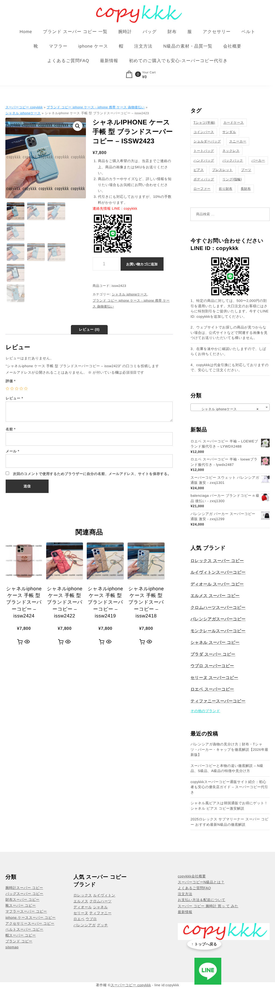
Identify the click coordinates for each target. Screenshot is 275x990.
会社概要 (232, 46)
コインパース (203, 132)
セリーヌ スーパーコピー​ (214, 678)
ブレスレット (222, 170)
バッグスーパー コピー (24, 894)
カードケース (233, 122)
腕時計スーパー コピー (24, 888)
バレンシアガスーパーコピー (217, 619)
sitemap (12, 947)
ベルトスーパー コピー (24, 929)
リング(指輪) (232, 179)
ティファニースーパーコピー (217, 701)
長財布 (246, 189)
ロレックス (83, 895)
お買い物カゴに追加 (142, 264)
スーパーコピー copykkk (24, 107)
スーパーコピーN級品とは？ (201, 882)
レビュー (14, 398)
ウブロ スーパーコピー (212, 666)
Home (26, 32)
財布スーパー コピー (22, 900)
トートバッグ (203, 151)
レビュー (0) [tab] (89, 329)
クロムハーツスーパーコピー (217, 607)
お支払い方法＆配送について (201, 900)
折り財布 (225, 189)
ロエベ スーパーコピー (212, 689)
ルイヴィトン (104, 895)
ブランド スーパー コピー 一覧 (75, 32)
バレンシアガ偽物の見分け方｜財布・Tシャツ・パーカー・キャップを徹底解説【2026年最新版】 (229, 749)
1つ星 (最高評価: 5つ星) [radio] (7, 388)
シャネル (100, 907)
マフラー (58, 46)
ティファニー (100, 913)
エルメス (81, 901)
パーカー (258, 160)
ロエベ (79, 919)
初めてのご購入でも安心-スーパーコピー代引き (178, 61)
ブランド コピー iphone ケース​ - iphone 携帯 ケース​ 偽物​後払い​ (96, 107)
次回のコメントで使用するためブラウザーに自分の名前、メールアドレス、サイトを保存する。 (92, 474)
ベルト (248, 32)
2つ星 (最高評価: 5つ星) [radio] (12, 388)
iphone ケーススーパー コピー (30, 918)
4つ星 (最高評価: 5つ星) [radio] (21, 388)
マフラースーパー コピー (26, 911)
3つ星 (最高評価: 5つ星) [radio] (16, 388)
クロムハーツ (100, 901)
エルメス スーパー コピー (215, 596)
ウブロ (91, 919)
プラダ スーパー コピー (212, 654)
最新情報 (109, 61)
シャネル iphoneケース (23, 113)
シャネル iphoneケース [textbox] (228, 409)
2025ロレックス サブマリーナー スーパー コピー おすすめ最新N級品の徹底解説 (229, 822)
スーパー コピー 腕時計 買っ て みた (208, 906)
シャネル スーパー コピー (215, 642)
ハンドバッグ (203, 160)
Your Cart (149, 72)
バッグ (150, 32)
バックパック (232, 160)
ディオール (83, 907)
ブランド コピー (18, 941)
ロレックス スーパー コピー (217, 561)
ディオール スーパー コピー (217, 584)
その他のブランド (205, 711)
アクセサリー (217, 32)
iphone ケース (93, 46)
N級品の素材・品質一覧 (187, 46)
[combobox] (229, 407)
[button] (77, 126)
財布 (172, 32)
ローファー (201, 189)
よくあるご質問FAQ (68, 61)
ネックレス (231, 151)
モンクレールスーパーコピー (217, 631)
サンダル (229, 132)
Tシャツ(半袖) (204, 122)
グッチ (102, 925)
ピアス (198, 170)
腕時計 (125, 32)
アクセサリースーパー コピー (29, 923)
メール (12, 451)
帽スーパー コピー (20, 935)
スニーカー (237, 141)
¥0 (144, 77)
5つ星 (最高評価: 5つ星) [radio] (26, 388)
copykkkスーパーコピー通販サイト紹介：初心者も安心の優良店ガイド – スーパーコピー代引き (229, 787)
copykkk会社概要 (192, 876)
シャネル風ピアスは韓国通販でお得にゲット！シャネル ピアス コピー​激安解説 (229, 805)
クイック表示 (27, 642)
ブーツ (246, 170)
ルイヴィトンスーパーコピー (217, 572)
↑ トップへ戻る (204, 944)
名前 (11, 429)
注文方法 (143, 46)
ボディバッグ (203, 179)
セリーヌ (81, 913)
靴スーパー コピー (20, 905)
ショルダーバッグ (207, 141)
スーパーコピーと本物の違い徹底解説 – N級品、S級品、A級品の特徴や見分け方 (226, 768)
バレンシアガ (85, 925)
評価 (11, 381)
